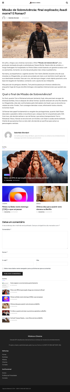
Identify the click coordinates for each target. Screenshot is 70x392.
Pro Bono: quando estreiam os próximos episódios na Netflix (28, 311)
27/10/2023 (25, 18)
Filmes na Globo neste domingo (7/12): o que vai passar (26, 297)
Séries (38, 203)
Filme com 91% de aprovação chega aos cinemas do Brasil (26, 178)
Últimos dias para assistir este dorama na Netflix (25, 304)
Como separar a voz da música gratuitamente (24, 283)
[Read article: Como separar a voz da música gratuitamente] (5, 284)
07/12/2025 (16, 180)
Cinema (7, 174)
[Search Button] (67, 2)
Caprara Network (37, 345)
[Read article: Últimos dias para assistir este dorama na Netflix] (52, 194)
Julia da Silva (9, 180)
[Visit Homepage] (35, 3)
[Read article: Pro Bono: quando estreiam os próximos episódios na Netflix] (5, 312)
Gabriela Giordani (13, 18)
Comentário (6, 229)
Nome (5, 252)
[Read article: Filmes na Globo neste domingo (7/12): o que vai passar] (18, 194)
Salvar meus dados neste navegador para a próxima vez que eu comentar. (27, 268)
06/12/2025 (49, 212)
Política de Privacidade (9, 375)
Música (4, 359)
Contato (5, 364)
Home (4, 354)
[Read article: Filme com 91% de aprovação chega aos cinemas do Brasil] (35, 167)
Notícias (5, 357)
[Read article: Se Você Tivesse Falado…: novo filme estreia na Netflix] (5, 319)
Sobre (4, 373)
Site (37, 260)
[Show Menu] (3, 2)
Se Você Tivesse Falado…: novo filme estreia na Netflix (26, 318)
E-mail (5, 260)
